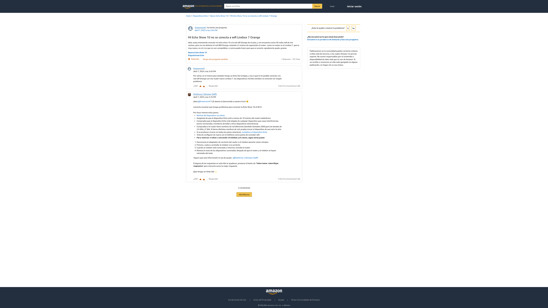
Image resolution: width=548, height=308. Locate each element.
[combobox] (273, 6)
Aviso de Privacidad (262, 300)
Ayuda (281, 300)
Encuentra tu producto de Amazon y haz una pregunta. (333, 39)
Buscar (317, 6)
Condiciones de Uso (237, 300)
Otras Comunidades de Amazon (305, 300)
